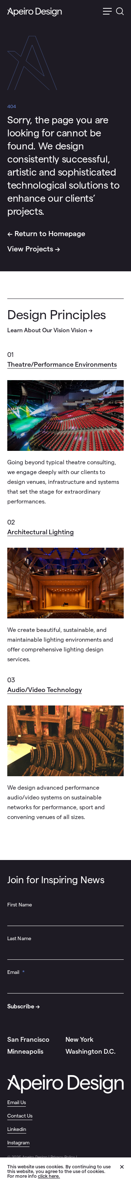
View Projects (30, 249)
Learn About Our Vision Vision (47, 330)
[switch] (107, 12)
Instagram (18, 1142)
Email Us (16, 1102)
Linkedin (16, 1129)
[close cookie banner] (125, 1170)
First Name (19, 905)
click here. (49, 1176)
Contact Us (19, 1116)
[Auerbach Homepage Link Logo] (34, 12)
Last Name (19, 938)
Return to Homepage (50, 234)
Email (16, 972)
